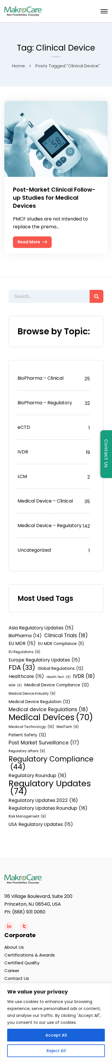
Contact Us (16, 978)
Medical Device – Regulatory (50, 525)
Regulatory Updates (50, 787)
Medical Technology (31, 726)
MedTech (68, 726)
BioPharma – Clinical (40, 378)
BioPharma (25, 636)
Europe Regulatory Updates (44, 660)
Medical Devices (51, 717)
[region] (56, 1022)
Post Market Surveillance (44, 742)
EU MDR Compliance (61, 643)
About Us (14, 947)
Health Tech (59, 677)
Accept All (56, 1035)
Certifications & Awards (29, 955)
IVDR (23, 451)
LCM (22, 476)
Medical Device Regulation (39, 702)
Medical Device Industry (32, 693)
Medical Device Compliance (56, 685)
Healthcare (26, 676)
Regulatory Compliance (51, 763)
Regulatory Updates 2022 (43, 800)
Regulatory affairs (27, 751)
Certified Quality (21, 963)
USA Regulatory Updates (41, 824)
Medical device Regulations (48, 709)
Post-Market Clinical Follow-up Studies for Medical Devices (54, 198)
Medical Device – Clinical (45, 501)
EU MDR (22, 643)
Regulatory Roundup (37, 775)
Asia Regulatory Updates (41, 628)
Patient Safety (27, 735)
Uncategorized (34, 550)
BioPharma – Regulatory (45, 402)
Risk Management (27, 816)
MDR (15, 685)
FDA (22, 668)
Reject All (56, 1051)
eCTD (24, 427)
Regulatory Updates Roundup (48, 808)
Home (18, 66)
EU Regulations (24, 652)
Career (11, 971)
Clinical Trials (66, 635)
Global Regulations (61, 668)
